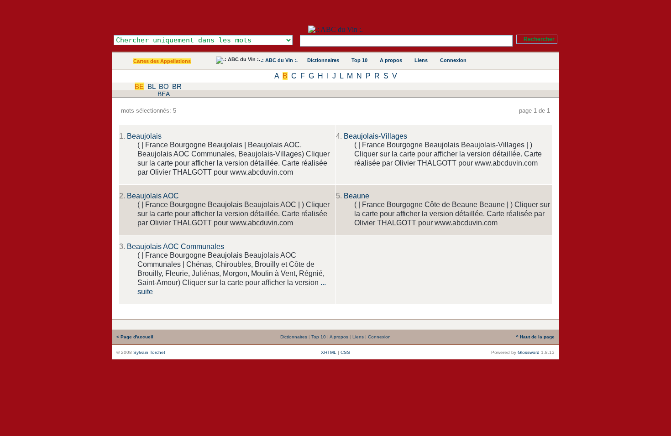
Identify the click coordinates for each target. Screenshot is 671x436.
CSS (345, 352)
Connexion (453, 60)
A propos (391, 60)
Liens (421, 60)
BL (151, 86)
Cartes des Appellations (162, 61)
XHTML (328, 352)
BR (177, 86)
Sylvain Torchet (149, 352)
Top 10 (359, 60)
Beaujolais (144, 136)
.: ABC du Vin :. (279, 60)
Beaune (356, 196)
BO (164, 86)
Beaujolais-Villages (375, 136)
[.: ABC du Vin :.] (335, 29)
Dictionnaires (323, 60)
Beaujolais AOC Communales (175, 246)
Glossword (529, 352)
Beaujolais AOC (153, 196)
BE (139, 86)
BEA (163, 94)
